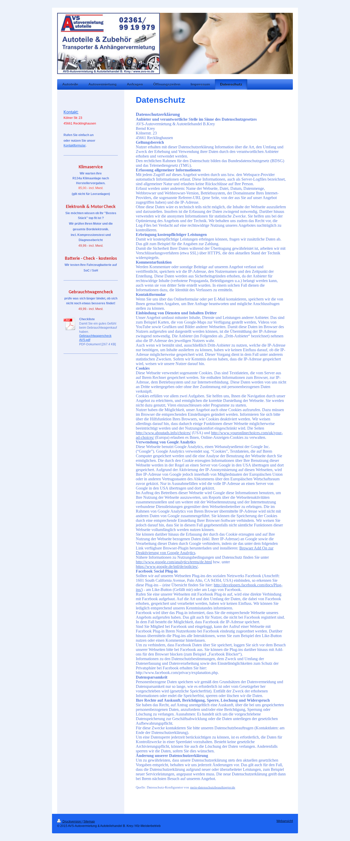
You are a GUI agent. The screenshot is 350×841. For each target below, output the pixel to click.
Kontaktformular (75, 145)
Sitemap (89, 821)
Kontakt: (71, 112)
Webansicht (284, 821)
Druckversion (72, 821)
